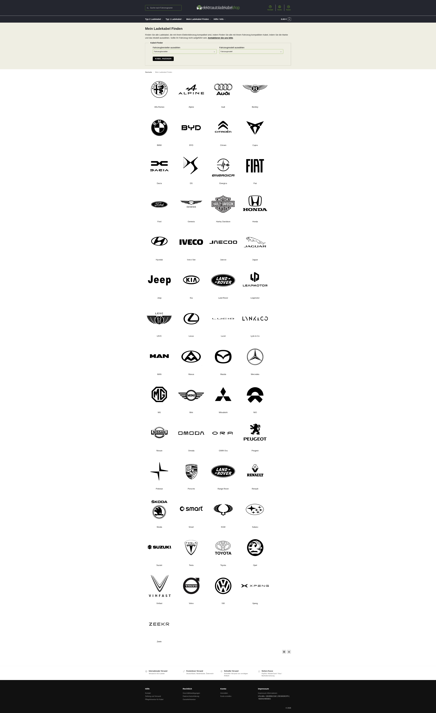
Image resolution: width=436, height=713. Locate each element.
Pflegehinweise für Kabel (154, 699)
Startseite (148, 72)
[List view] (289, 652)
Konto (280, 10)
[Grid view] (284, 652)
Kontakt (270, 10)
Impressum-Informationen (267, 693)
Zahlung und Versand (153, 696)
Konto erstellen (225, 696)
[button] (286, 19)
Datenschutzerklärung (191, 696)
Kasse (288, 10)
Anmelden (224, 693)
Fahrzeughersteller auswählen (166, 47)
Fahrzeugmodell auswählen (231, 47)
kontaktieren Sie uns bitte (220, 38)
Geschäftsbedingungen (191, 693)
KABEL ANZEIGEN (163, 59)
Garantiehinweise (189, 699)
